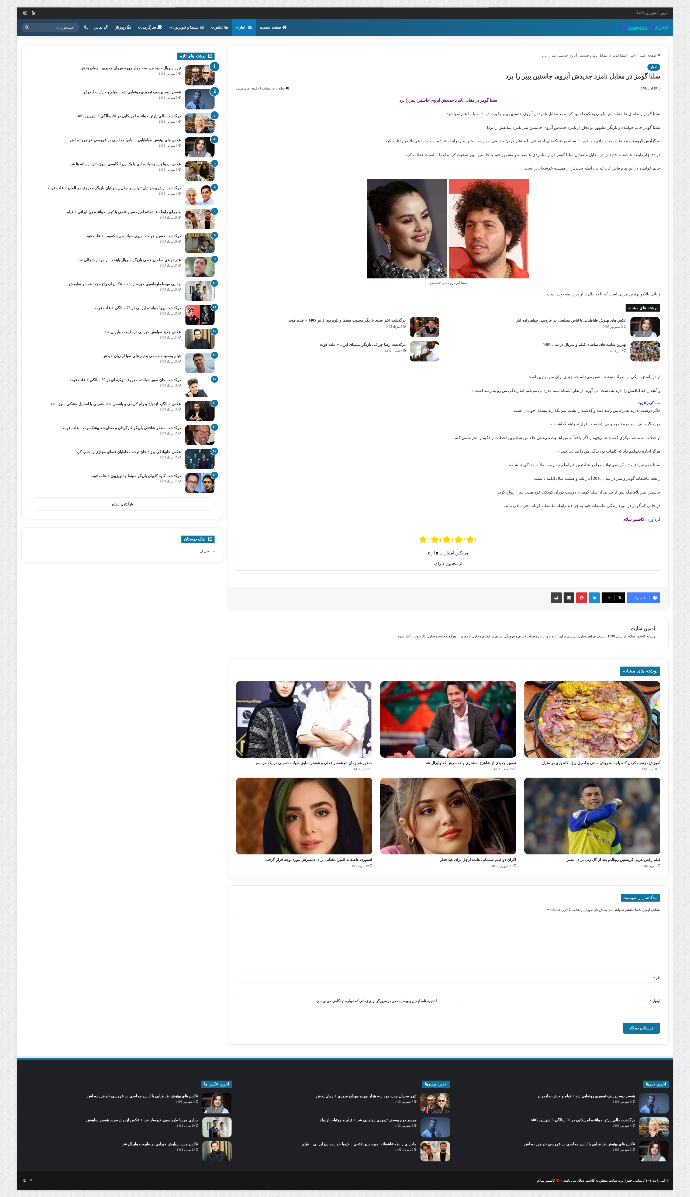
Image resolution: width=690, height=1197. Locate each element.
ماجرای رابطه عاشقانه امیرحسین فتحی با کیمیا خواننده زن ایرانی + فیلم (124, 212)
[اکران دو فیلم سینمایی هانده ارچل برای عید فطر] (448, 816)
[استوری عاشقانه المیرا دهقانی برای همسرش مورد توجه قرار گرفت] (304, 816)
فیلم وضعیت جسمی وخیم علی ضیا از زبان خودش (141, 356)
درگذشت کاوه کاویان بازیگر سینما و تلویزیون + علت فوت (136, 476)
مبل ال (205, 551)
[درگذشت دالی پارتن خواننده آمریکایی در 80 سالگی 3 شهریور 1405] (200, 123)
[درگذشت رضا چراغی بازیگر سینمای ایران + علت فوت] (424, 351)
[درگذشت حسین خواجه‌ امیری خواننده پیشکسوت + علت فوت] (200, 243)
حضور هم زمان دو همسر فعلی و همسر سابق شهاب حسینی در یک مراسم (314, 763)
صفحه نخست (271, 27)
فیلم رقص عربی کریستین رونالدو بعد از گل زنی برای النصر (613, 860)
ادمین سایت (643, 628)
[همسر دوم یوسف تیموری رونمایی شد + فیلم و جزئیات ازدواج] (200, 99)
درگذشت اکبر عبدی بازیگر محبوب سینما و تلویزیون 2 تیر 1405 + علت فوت (347, 320)
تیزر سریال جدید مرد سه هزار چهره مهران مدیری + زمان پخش (131, 68)
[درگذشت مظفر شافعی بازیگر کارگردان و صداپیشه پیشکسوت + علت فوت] (200, 435)
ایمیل (655, 1001)
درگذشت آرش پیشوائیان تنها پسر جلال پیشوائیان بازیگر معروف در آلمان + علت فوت (114, 188)
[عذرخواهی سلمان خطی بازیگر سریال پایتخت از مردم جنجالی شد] (200, 267)
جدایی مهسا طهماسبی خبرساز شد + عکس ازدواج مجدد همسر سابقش (125, 284)
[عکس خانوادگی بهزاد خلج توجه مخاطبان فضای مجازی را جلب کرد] (200, 459)
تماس (99, 27)
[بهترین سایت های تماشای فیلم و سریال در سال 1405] (645, 351)
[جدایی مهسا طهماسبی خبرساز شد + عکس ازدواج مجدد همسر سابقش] (200, 291)
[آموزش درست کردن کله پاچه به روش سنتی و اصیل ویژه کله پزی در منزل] (592, 719)
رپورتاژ (121, 27)
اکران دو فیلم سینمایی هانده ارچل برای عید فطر (478, 860)
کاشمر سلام (546, 1180)
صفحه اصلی (648, 55)
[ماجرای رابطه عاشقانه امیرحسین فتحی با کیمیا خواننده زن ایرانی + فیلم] (200, 219)
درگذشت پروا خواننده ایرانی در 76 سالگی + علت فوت (138, 308)
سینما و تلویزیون (186, 27)
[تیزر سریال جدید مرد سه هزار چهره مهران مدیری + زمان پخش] (200, 75)
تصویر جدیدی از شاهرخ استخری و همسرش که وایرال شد (470, 763)
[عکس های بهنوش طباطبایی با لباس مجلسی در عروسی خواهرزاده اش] (645, 327)
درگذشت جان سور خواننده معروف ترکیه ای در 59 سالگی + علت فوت (125, 380)
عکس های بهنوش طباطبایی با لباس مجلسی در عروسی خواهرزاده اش (571, 320)
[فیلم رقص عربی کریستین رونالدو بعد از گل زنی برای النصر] (592, 816)
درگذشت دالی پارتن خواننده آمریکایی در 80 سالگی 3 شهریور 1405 (128, 116)
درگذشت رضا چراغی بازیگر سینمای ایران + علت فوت (363, 345)
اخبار (243, 27)
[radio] (424, 539)
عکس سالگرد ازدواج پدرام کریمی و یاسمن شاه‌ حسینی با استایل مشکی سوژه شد (115, 404)
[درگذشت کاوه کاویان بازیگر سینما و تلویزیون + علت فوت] (200, 483)
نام (656, 978)
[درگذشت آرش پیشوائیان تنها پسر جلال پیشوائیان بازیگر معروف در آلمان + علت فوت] (200, 195)
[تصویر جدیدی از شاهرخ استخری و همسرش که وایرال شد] (448, 719)
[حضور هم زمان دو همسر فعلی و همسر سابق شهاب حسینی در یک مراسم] (304, 719)
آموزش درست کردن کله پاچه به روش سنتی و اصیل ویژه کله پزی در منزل (601, 763)
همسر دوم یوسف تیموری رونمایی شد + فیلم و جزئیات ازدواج (132, 92)
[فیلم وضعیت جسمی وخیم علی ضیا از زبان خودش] (200, 363)
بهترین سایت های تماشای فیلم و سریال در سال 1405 (584, 345)
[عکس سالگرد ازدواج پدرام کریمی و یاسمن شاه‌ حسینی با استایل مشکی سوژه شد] (200, 411)
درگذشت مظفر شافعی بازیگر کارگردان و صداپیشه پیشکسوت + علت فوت (122, 428)
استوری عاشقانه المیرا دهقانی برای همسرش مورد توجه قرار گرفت (318, 860)
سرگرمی (149, 27)
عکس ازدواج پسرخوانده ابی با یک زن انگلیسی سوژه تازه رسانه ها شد (125, 164)
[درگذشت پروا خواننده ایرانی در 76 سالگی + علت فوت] (200, 315)
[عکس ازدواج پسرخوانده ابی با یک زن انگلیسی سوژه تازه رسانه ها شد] (200, 171)
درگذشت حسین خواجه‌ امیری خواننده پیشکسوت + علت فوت (133, 236)
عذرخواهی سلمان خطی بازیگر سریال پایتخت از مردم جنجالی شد (129, 260)
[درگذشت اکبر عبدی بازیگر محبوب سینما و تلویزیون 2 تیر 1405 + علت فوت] (424, 327)
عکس (219, 27)
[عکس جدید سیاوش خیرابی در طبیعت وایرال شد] (200, 339)
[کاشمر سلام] (645, 27)
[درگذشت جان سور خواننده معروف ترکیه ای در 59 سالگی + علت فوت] (200, 387)
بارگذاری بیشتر (122, 504)
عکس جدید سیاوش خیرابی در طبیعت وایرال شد (143, 332)
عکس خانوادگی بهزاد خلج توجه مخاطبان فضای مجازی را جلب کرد (128, 452)
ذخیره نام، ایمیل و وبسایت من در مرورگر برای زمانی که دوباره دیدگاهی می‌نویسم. (376, 1001)
